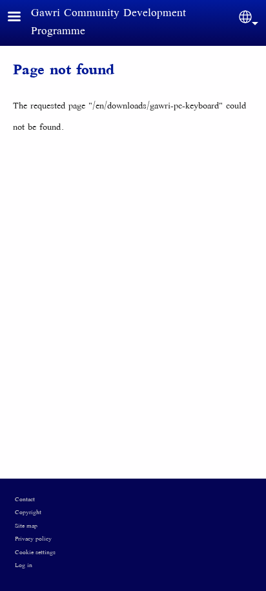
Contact (25, 500)
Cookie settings (35, 553)
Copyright (28, 513)
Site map (26, 526)
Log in (23, 566)
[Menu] (22, 17)
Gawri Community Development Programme (108, 23)
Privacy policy (33, 539)
